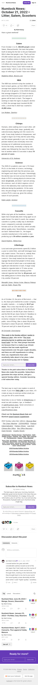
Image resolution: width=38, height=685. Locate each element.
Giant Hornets (7, 431)
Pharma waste (6, 444)
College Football (21, 445)
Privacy (19, 669)
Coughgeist (6, 441)
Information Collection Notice (20, 513)
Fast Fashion (27, 435)
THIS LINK (19, 391)
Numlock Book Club (20, 414)
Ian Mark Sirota (11, 561)
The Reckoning (11, 438)
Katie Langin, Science (9, 200)
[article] (19, 604)
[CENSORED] (24, 423)
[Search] (34, 593)
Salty (33, 435)
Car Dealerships (22, 441)
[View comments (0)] (11, 639)
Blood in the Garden (25, 444)
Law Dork (30, 426)
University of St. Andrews (11, 158)
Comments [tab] (6, 543)
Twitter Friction (7, 436)
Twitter (25, 360)
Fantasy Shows (20, 426)
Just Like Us (18, 443)
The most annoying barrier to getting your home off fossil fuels (18, 340)
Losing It (20, 440)
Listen (34, 20)
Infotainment (6, 435)
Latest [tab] (9, 593)
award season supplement (19, 417)
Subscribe (27, 3)
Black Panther (13, 441)
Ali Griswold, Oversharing (11, 331)
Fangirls (15, 436)
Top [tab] (4, 593)
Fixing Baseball (28, 438)
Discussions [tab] (16, 593)
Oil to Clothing (10, 443)
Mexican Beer (31, 421)
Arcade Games (15, 444)
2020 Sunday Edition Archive (19, 448)
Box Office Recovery (24, 428)
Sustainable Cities (28, 440)
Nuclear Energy (16, 435)
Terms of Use (28, 511)
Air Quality (22, 436)
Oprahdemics (13, 440)
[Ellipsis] (35, 560)
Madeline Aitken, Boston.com (12, 76)
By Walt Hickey (7, 604)
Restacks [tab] (14, 543)
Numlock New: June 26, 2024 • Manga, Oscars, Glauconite (14, 600)
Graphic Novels (19, 431)
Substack (9, 681)
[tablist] (10, 543)
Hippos (19, 438)
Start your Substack (14, 676)
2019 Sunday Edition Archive (19, 451)
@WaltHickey (29, 400)
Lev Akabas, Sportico (9, 112)
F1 (34, 440)
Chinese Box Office (9, 428)
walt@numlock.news (10, 405)
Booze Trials (5, 440)
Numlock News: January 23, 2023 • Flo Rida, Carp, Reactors (14, 614)
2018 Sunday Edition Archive (19, 454)
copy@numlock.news (9, 410)
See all (5, 644)
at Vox (14, 360)
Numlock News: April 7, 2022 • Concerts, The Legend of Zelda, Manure (14, 630)
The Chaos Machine (10, 423)
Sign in (34, 3)
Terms (25, 669)
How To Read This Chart (28, 443)
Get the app (29, 676)
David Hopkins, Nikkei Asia (11, 241)
